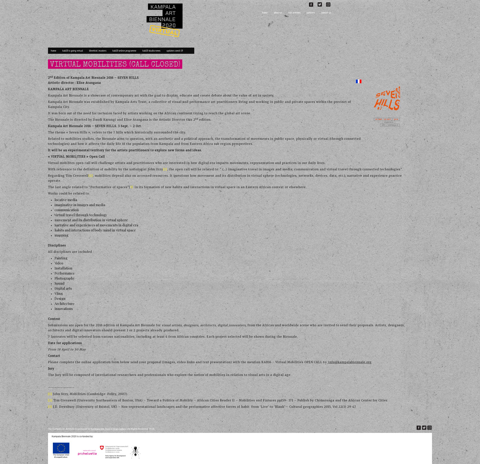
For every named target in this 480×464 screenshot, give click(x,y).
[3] (50, 407)
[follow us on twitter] (321, 4)
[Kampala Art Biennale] (166, 20)
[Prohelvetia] (86, 458)
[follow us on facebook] (313, 4)
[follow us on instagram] (330, 4)
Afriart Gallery (119, 429)
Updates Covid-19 (174, 50)
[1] (165, 169)
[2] (90, 175)
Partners (311, 12)
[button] (389, 106)
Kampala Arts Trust (100, 429)
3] (131, 187)
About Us (278, 12)
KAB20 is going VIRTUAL (72, 50)
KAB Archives (294, 12)
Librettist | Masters (97, 50)
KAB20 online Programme (124, 50)
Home (265, 12)
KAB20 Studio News (151, 50)
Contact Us (326, 12)
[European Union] (61, 458)
